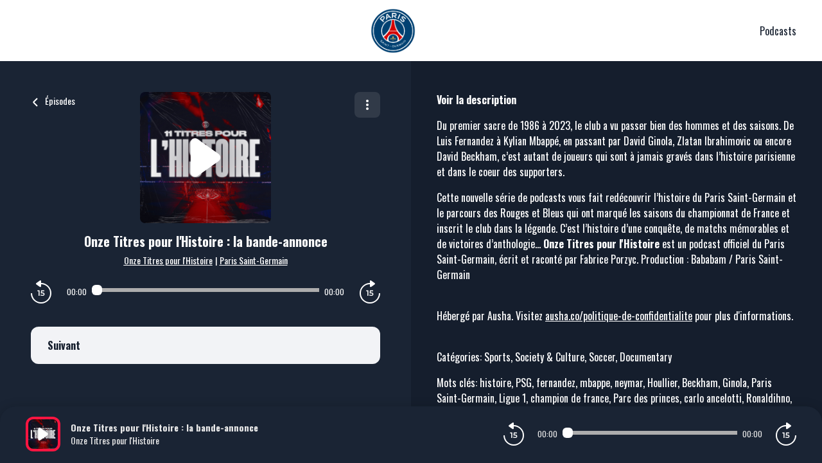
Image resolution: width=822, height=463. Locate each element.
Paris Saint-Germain (254, 260)
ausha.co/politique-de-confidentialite (618, 315)
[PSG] (393, 31)
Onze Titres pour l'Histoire (168, 260)
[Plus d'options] (367, 105)
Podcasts (778, 31)
